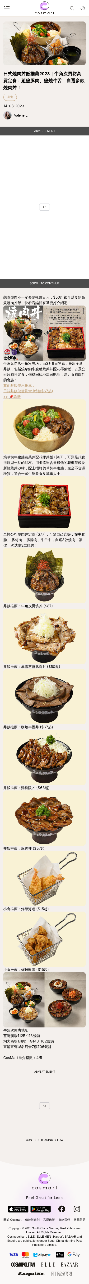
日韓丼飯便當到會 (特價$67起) (28, 391)
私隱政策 (49, 1219)
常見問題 (79, 1219)
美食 (10, 97)
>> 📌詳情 (12, 396)
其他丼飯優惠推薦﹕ (19, 385)
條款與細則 (32, 1219)
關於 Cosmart (12, 1219)
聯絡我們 (64, 1219)
